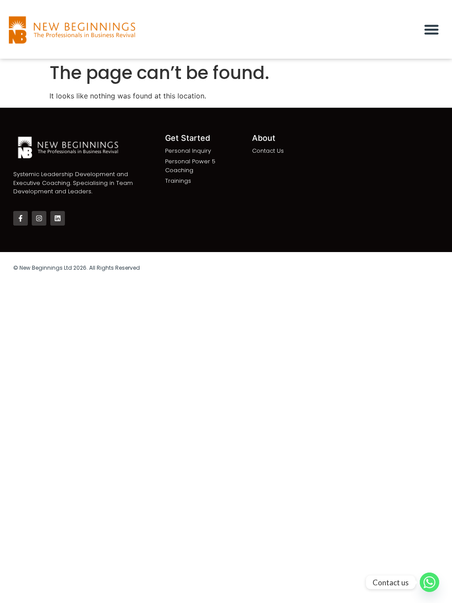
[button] (432, 29)
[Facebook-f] (20, 218)
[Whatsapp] (429, 582)
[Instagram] (39, 218)
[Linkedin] (57, 218)
